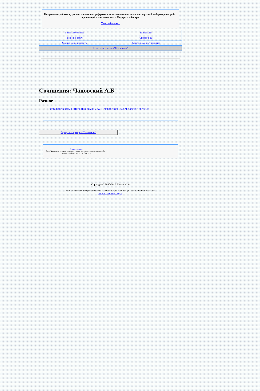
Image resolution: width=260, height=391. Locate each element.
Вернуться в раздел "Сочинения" (78, 132)
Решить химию (76, 149)
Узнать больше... (110, 23)
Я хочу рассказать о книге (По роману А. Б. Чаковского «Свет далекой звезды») (98, 108)
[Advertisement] (110, 67)
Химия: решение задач (110, 193)
